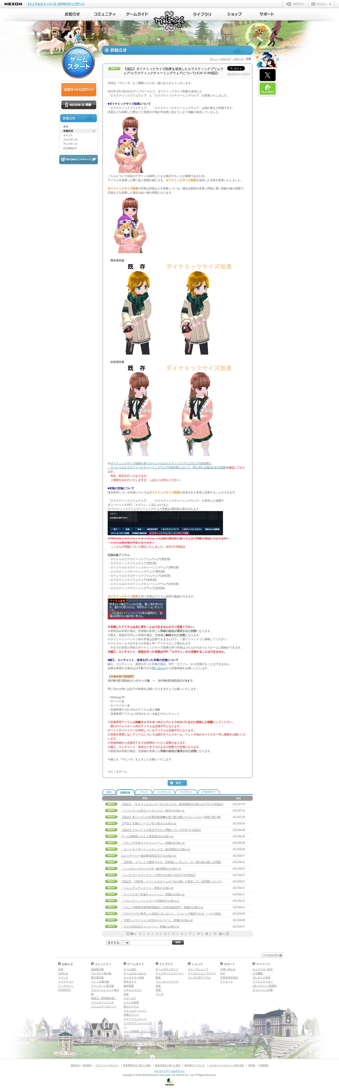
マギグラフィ (131, 1043)
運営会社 (75, 1065)
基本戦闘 (129, 985)
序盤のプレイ (131, 1014)
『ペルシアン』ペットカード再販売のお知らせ (150, 900)
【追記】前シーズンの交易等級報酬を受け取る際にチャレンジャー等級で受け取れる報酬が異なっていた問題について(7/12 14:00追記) (204, 817)
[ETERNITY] (78, 148)
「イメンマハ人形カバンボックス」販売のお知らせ (153, 810)
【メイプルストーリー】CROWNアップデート (56, 4)
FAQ (222, 973)
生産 (126, 994)
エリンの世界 (131, 1002)
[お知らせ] (72, 14)
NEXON (13, 4)
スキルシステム (132, 990)
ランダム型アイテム (199, 977)
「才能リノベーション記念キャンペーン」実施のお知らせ (157, 920)
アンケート (226, 981)
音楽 (158, 985)
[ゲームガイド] (137, 14)
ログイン (295, 4)
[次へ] (227, 934)
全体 (60, 969)
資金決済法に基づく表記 (167, 1065)
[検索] (178, 942)
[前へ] (128, 934)
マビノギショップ (198, 969)
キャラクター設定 (263, 969)
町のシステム (131, 1006)
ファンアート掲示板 (102, 985)
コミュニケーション (135, 1010)
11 (140, 933)
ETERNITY (64, 990)
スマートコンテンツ (135, 1019)
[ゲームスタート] (78, 62)
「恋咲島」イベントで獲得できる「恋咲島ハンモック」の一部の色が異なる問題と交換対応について (183, 862)
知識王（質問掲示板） (103, 998)
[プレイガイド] (267, 88)
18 (198, 933)
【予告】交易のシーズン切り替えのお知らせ (148, 823)
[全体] (78, 126)
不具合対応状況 (229, 977)
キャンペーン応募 (263, 990)
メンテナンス (65, 981)
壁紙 (158, 990)
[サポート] (267, 14)
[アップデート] (78, 144)
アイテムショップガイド (202, 973)
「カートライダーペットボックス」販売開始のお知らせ (155, 849)
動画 (158, 977)
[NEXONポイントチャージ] (78, 160)
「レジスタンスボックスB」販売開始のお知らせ (151, 868)
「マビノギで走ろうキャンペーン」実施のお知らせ (153, 842)
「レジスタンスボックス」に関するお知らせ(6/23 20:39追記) (158, 875)
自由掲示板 (97, 969)
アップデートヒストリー (170, 973)
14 (165, 933)
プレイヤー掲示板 (101, 973)
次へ (222, 933)
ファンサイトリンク (102, 1002)
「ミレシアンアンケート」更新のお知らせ (147, 888)
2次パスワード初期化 (265, 985)
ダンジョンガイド (134, 1039)
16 (181, 933)
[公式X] (267, 75)
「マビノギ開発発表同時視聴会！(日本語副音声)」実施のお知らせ (162, 907)
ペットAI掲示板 (100, 981)
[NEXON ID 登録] (79, 105)
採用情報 (263, 1065)
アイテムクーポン (263, 981)
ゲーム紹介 (130, 969)
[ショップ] (234, 14)
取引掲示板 (97, 977)
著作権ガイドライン (194, 1065)
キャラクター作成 (134, 977)
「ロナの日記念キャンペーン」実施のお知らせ (150, 926)
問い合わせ (159, 668)
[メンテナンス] (78, 140)
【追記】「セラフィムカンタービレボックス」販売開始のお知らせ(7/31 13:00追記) (172, 804)
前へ (133, 933)
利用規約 (87, 1065)
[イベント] (78, 135)
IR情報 (251, 1065)
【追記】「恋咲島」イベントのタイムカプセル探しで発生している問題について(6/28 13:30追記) (180, 881)
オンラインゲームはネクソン (169, 1071)
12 (148, 933)
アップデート (65, 985)
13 (156, 933)
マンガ (159, 994)
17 (190, 933)
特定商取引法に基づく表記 (137, 1065)
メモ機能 (258, 973)
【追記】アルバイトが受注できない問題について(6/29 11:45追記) (161, 830)
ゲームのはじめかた (135, 973)
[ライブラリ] (202, 14)
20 (215, 933)
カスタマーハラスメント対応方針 (226, 1065)
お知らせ (225, 59)
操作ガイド (130, 981)
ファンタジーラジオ (167, 981)
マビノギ (169, 21)
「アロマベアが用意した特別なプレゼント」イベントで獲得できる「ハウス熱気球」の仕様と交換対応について (190, 913)
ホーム (213, 59)
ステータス (130, 998)
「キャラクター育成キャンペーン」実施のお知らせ (153, 894)
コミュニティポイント (103, 1006)
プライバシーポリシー (107, 1065)
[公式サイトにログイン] (79, 90)
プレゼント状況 (261, 977)
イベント (63, 977)
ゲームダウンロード (167, 969)
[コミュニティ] (104, 14)
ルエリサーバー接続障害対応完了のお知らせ (148, 855)
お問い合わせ (227, 969)
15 (173, 933)
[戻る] (177, 783)
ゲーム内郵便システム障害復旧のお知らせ (147, 836)
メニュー (321, 4)
